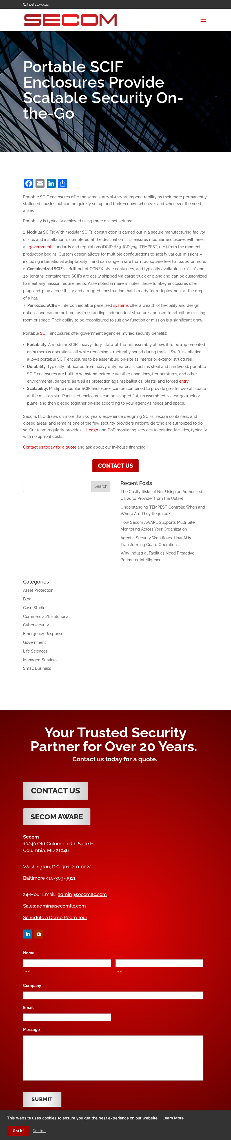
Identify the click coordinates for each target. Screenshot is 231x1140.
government (40, 247)
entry (183, 381)
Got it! (18, 1130)
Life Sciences (35, 651)
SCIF (44, 333)
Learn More (173, 1117)
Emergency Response (43, 633)
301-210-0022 (77, 867)
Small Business (37, 668)
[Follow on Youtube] (38, 934)
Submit (42, 1099)
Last (119, 971)
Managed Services (40, 660)
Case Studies (35, 608)
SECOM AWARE (56, 817)
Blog (27, 599)
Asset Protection (38, 590)
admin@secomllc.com (82, 894)
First (26, 971)
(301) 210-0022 (37, 4)
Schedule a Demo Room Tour (55, 917)
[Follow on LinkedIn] (27, 934)
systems (121, 305)
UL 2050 (90, 430)
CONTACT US (115, 465)
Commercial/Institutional (46, 616)
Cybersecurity (36, 625)
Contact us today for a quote (49, 447)
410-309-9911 (60, 878)
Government (34, 642)
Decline (39, 1130)
